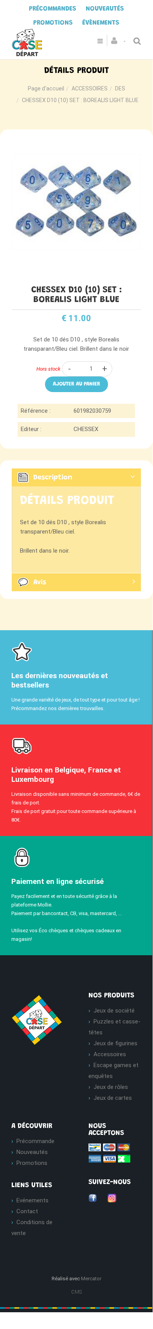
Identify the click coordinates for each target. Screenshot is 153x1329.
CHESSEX (86, 429)
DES (120, 88)
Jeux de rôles (111, 1086)
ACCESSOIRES (90, 88)
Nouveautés (32, 1152)
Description (52, 477)
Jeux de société (114, 1010)
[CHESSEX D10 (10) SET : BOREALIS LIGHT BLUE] (76, 142)
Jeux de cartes (113, 1097)
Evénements (32, 1200)
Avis (39, 582)
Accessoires (110, 1054)
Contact (27, 1211)
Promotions (31, 1162)
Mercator (91, 1278)
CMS (76, 1292)
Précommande (35, 1141)
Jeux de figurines (115, 1043)
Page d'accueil (46, 88)
